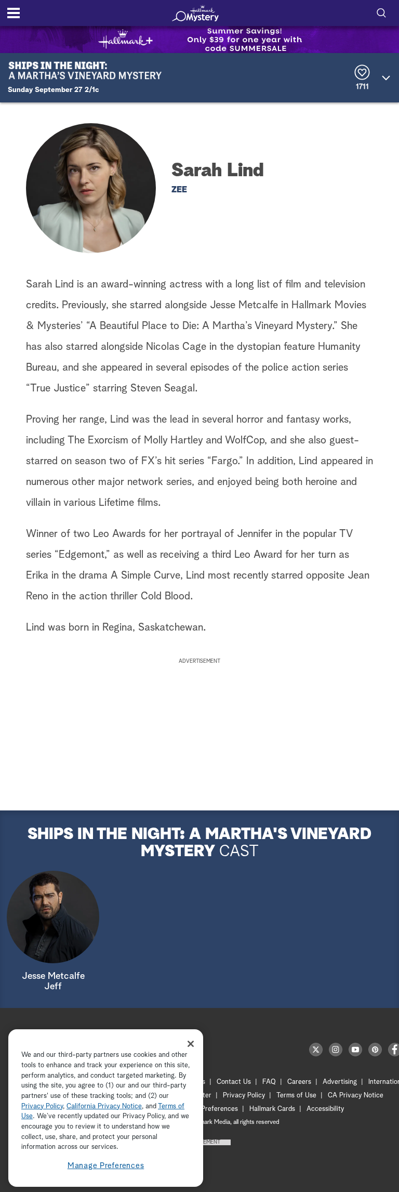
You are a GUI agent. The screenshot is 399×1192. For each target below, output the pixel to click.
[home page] (195, 13)
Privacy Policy (244, 1095)
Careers (299, 1082)
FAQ (269, 1082)
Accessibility (325, 1109)
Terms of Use (296, 1095)
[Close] (191, 1043)
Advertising (340, 1082)
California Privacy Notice (104, 1106)
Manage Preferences (106, 1166)
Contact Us (234, 1082)
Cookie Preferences (208, 1109)
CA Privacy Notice (355, 1095)
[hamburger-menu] (13, 13)
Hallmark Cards (272, 1109)
